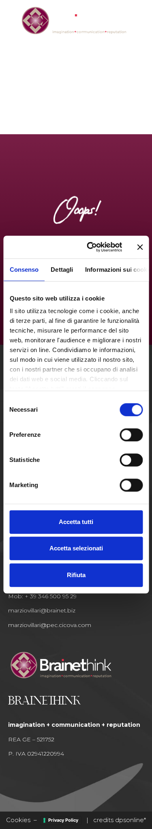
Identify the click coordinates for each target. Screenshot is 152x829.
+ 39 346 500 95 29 (51, 596)
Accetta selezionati (76, 548)
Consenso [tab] (24, 269)
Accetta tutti (76, 521)
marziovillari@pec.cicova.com (49, 625)
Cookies (18, 820)
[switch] (131, 434)
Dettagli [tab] (62, 269)
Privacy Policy (63, 820)
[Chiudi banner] (140, 247)
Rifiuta (76, 574)
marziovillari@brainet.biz (41, 610)
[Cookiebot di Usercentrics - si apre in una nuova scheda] (90, 247)
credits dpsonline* (119, 820)
